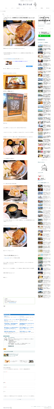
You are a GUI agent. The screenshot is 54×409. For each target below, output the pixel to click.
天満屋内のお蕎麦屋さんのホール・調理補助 (25, 331)
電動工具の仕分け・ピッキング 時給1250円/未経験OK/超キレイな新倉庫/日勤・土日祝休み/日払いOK (11, 327)
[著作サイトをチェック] (8, 346)
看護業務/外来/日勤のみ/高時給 (23, 319)
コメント (5, 371)
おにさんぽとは (39, 406)
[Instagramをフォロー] (12, 346)
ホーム (32, 406)
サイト (4, 391)
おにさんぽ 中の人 (11, 337)
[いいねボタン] (4, 306)
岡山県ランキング (40, 180)
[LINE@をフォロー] (13, 346)
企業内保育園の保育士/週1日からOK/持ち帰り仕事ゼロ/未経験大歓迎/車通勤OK (27, 324)
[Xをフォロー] (9, 346)
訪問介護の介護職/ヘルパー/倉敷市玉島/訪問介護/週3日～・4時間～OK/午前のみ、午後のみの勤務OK (11, 324)
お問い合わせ (49, 406)
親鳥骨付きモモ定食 (11, 58)
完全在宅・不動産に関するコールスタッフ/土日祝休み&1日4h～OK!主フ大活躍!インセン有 (27, 327)
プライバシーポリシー (44, 406)
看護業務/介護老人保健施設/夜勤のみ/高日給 (9, 331)
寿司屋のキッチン (6, 316)
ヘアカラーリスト (22, 316)
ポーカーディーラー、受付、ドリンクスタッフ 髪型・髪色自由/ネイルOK (11, 320)
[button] (53, 11)
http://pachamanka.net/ (12, 302)
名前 (4, 382)
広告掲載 (35, 406)
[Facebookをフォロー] (10, 346)
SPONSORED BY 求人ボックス (32, 314)
